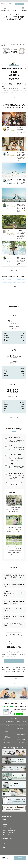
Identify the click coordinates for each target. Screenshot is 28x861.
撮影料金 (21, 725)
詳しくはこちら (14, 417)
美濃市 (10, 282)
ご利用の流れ (7, 725)
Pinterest (5, 849)
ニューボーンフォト (21, 731)
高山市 (14, 279)
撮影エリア (7, 819)
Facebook (5, 845)
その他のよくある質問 (14, 634)
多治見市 (19, 279)
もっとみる (13, 286)
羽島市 (19, 282)
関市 (23, 279)
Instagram (5, 841)
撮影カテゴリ (7, 816)
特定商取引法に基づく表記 (9, 830)
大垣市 (9, 279)
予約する (19, 4)
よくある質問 (14, 678)
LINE (4, 847)
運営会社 (5, 824)
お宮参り (7, 731)
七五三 (6, 734)
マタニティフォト (21, 734)
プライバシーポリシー (8, 828)
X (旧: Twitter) (6, 843)
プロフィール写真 (21, 739)
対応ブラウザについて (8, 832)
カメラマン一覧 (6, 728)
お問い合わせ (21, 742)
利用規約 (5, 826)
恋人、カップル (21, 737)
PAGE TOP (14, 718)
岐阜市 (5, 279)
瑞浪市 (14, 282)
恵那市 (23, 282)
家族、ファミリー (21, 728)
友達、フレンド (6, 739)
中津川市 (5, 282)
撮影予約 (20, 857)
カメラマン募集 (6, 834)
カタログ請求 (14, 683)
